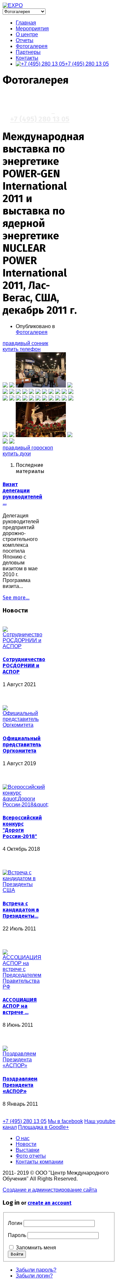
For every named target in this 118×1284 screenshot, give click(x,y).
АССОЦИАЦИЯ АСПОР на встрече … (20, 1006)
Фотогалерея (32, 46)
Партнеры (28, 52)
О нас (23, 1138)
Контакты (27, 58)
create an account (49, 1203)
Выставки (27, 1150)
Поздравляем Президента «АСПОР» (20, 1085)
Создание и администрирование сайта (50, 1190)
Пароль (17, 1235)
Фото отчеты (31, 1156)
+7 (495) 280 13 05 (87, 64)
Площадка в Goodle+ (43, 1127)
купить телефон (22, 349)
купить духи (17, 453)
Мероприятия (32, 28)
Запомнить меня (36, 1247)
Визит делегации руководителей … (22, 493)
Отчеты (24, 40)
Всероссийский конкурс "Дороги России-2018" (22, 827)
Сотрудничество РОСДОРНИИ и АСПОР (24, 665)
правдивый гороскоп (28, 448)
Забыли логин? (34, 1275)
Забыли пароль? (36, 1270)
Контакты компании (39, 1162)
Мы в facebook (65, 1121)
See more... (16, 597)
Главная (26, 22)
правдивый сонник (25, 343)
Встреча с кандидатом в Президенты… (21, 909)
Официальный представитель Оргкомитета (22, 744)
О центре (27, 34)
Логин (15, 1223)
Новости (26, 1144)
